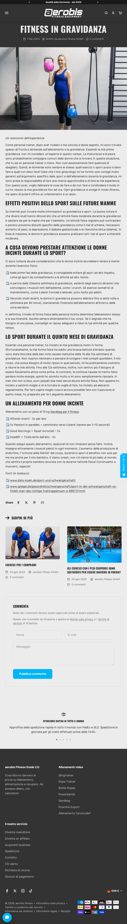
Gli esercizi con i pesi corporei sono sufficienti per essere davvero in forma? (94, 570)
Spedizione (12, 851)
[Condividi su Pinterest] (34, 502)
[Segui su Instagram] (23, 891)
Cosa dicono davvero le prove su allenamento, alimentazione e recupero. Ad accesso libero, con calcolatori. (24, 784)
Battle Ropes (67, 788)
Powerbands (67, 794)
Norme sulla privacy (81, 619)
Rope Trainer (67, 781)
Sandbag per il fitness (64, 411)
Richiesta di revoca (17, 870)
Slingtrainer (66, 775)
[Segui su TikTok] (31, 891)
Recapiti (65, 911)
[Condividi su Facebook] (18, 502)
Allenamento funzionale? (75, 813)
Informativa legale (46, 911)
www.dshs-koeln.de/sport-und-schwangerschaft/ (43, 480)
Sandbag (64, 800)
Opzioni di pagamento (19, 876)
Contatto (11, 857)
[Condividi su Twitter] (26, 502)
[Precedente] (29, 2)
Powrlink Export (69, 807)
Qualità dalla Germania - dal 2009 (63, 2)
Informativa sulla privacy (50, 903)
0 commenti (97, 38)
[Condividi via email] (42, 502)
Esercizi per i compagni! (20, 565)
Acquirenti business (17, 845)
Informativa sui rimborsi (19, 911)
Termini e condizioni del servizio (24, 907)
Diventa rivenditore (17, 832)
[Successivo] (97, 2)
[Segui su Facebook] (7, 891)
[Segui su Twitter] (15, 891)
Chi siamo (11, 863)
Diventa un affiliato (17, 838)
